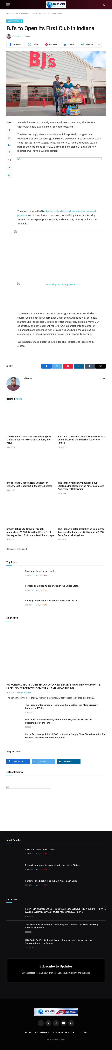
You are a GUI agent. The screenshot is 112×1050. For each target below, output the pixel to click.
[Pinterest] (9, 152)
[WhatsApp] (9, 175)
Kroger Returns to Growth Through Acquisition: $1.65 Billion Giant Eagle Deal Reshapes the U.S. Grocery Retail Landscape (30, 532)
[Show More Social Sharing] (99, 45)
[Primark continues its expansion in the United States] (14, 589)
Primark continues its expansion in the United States (52, 586)
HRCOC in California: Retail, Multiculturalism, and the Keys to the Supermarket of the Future (82, 439)
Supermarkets (15, 21)
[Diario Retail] (56, 4)
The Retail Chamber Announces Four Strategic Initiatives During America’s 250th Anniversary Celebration (81, 486)
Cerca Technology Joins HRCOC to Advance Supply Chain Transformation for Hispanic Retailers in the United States (65, 736)
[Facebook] (9, 130)
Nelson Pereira (25, 693)
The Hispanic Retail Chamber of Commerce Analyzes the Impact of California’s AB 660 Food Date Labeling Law (81, 532)
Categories (42, 1032)
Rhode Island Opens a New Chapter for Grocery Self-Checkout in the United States (29, 484)
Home (28, 1032)
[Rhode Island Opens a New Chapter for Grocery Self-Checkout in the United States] (30, 465)
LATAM (83, 1032)
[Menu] (8, 4)
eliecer (16, 36)
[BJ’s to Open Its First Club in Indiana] (56, 83)
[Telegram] (9, 167)
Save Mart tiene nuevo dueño (40, 571)
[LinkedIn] (9, 145)
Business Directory (64, 1032)
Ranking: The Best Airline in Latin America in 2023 (51, 600)
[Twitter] (9, 137)
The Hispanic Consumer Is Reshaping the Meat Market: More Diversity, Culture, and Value (28, 439)
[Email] (9, 160)
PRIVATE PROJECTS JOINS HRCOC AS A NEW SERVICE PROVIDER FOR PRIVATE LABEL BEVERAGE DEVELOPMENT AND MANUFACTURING (53, 686)
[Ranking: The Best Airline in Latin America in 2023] (14, 604)
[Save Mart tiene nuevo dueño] (14, 574)
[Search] (104, 4)
